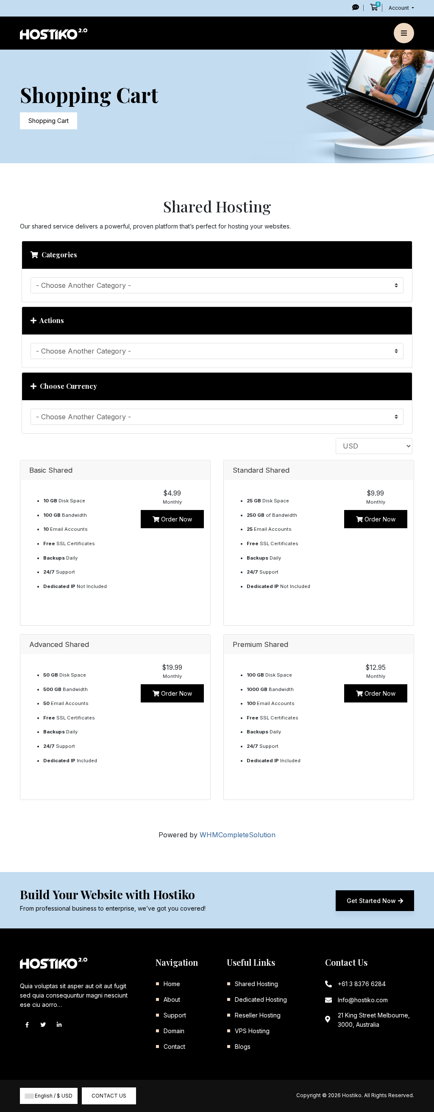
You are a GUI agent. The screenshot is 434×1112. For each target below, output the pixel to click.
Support (175, 1015)
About (172, 999)
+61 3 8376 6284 (362, 983)
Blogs (242, 1046)
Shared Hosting (256, 983)
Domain (174, 1030)
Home (172, 983)
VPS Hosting (252, 1030)
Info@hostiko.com (363, 999)
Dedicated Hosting (261, 999)
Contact (174, 1046)
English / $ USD (52, 1095)
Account (399, 8)
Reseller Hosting (258, 1015)
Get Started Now (371, 900)
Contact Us (109, 1095)
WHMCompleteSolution (237, 835)
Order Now (175, 519)
